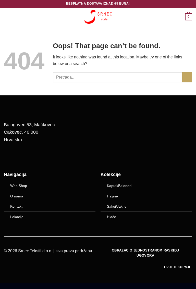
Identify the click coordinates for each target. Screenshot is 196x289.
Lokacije (16, 217)
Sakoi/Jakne (117, 206)
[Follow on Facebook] (10, 156)
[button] (7, 16)
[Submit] (187, 77)
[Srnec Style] (98, 16)
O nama (16, 196)
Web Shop (18, 186)
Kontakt (16, 206)
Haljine (112, 196)
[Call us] (36, 156)
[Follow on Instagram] (23, 156)
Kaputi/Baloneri (119, 186)
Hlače (111, 217)
